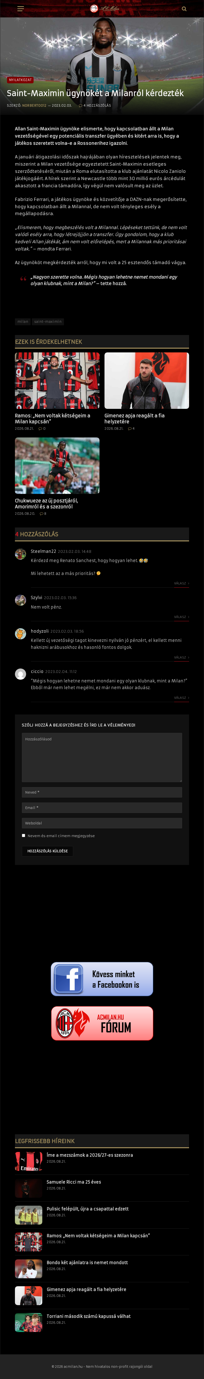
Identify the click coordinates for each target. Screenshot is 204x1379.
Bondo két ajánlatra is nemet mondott (87, 1262)
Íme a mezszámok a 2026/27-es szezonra (90, 1155)
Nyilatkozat (20, 80)
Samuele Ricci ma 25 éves (74, 1182)
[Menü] (20, 8)
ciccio (37, 671)
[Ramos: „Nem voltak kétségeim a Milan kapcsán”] (57, 380)
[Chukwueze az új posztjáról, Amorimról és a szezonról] (57, 465)
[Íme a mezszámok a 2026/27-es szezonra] (28, 1161)
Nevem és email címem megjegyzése (61, 836)
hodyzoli (40, 631)
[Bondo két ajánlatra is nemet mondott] (28, 1268)
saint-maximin (47, 322)
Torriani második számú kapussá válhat (89, 1316)
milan (22, 322)
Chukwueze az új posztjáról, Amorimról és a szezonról (46, 504)
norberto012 (34, 105)
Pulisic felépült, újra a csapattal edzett (88, 1208)
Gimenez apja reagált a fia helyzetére (134, 419)
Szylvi (36, 597)
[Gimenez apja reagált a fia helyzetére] (146, 380)
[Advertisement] (102, 915)
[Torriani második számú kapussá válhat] (28, 1322)
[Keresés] (184, 8)
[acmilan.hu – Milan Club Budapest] (104, 8)
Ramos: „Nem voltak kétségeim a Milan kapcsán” (52, 419)
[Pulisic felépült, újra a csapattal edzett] (28, 1215)
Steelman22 (43, 551)
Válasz (180, 583)
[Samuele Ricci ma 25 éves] (28, 1188)
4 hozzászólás (97, 105)
